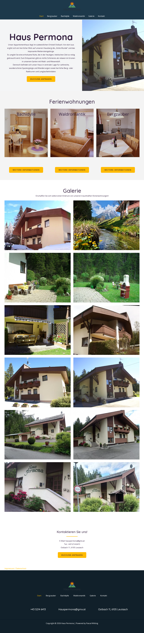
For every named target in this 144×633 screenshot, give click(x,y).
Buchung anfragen (41, 79)
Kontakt (101, 16)
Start (41, 16)
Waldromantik (79, 16)
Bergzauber (52, 16)
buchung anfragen (72, 555)
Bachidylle (65, 16)
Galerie (91, 16)
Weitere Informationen (26, 170)
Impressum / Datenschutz (15, 568)
